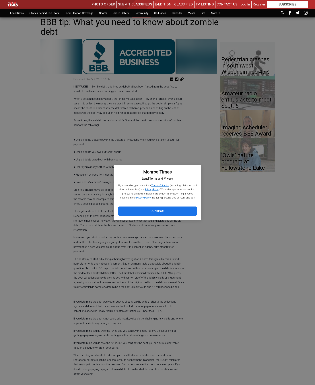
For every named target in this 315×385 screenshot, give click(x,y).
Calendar (177, 13)
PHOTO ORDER (103, 4)
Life (203, 13)
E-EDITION (163, 4)
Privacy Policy (152, 189)
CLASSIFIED (183, 4)
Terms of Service (160, 185)
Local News (17, 13)
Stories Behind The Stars (44, 13)
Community (141, 13)
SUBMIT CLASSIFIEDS (135, 4)
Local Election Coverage (79, 13)
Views (191, 13)
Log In (245, 4)
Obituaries (160, 13)
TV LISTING (205, 4)
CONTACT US (227, 4)
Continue (157, 211)
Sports (103, 13)
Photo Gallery (121, 13)
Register (259, 4)
